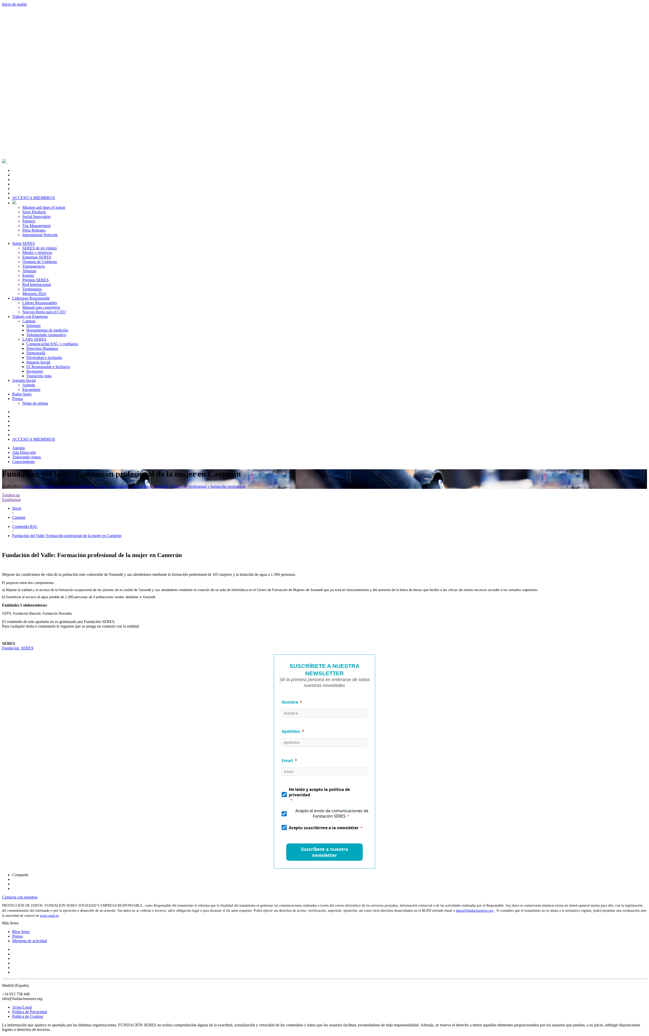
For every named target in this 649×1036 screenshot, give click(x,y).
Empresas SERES (36, 257)
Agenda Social (24, 380)
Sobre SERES (23, 243)
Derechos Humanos (42, 348)
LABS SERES (34, 339)
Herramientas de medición (47, 330)
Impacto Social (38, 362)
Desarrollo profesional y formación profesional (208, 486)
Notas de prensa (35, 403)
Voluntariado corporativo (46, 335)
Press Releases (34, 230)
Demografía (35, 353)
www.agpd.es (49, 916)
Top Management (36, 225)
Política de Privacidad (29, 1012)
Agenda (28, 385)
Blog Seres (21, 931)
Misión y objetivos (37, 252)
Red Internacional (36, 284)
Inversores (34, 371)
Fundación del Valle (38, 486)
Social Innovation (36, 216)
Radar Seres (21, 394)
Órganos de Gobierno (39, 262)
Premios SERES (35, 280)
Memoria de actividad (29, 941)
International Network (40, 235)
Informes (33, 325)
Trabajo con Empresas (30, 316)
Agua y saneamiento (113, 486)
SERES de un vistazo (39, 248)
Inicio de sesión (14, 4)
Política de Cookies (27, 1016)
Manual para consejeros (41, 307)
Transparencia (33, 266)
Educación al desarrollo (150, 486)
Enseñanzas (11, 499)
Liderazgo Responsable (31, 298)
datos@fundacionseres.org (475, 910)
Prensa (17, 398)
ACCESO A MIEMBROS (33, 198)
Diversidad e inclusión (44, 357)
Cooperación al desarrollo (74, 486)
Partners (28, 221)
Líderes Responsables (39, 303)
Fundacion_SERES (17, 648)
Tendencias (11, 495)
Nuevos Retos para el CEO (44, 312)
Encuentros (31, 389)
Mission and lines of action (43, 207)
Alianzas (29, 271)
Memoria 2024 (34, 293)
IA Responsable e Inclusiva (48, 367)
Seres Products (34, 212)
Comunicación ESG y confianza (52, 344)
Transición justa (38, 376)
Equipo (28, 275)
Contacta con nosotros (20, 897)
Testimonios (32, 289)
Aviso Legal (22, 1007)
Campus (28, 321)
